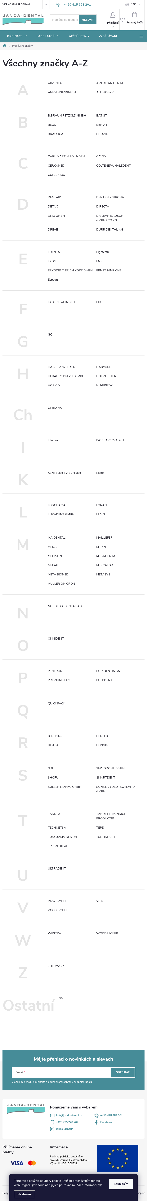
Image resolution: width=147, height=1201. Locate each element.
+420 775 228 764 (67, 1122)
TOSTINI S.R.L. (106, 837)
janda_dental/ (64, 1129)
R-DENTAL (55, 736)
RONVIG (102, 745)
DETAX (53, 206)
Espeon (53, 280)
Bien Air (101, 125)
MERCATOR (104, 565)
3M (61, 998)
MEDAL (53, 547)
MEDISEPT (55, 556)
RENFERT (103, 736)
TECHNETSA (57, 828)
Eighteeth (102, 252)
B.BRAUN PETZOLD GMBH (67, 115)
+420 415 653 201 (111, 1115)
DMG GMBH (56, 216)
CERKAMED (56, 166)
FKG (99, 302)
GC (50, 334)
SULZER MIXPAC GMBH (64, 787)
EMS (99, 261)
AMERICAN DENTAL (110, 83)
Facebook (106, 1122)
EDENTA (54, 252)
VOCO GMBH (57, 910)
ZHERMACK (56, 966)
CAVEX (101, 156)
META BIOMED (58, 574)
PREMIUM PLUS (59, 680)
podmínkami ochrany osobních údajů (70, 1082)
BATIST (101, 115)
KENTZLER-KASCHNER (64, 473)
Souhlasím (121, 1184)
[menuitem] (17, 36)
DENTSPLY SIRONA (110, 197)
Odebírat (123, 1072)
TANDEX (54, 814)
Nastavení (24, 1194)
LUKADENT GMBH (61, 514)
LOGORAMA (56, 505)
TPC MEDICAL (58, 846)
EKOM (52, 261)
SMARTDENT (105, 777)
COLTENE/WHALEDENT (113, 166)
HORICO (54, 385)
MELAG (53, 565)
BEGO (52, 125)
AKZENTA (55, 83)
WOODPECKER (107, 933)
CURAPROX (56, 175)
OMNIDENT (56, 638)
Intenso (53, 440)
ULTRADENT (57, 868)
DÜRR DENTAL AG (109, 229)
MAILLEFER (104, 538)
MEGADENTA (105, 556)
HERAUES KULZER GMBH (66, 376)
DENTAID (54, 197)
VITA (99, 901)
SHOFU (53, 777)
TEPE (100, 828)
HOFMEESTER (106, 376)
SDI (50, 768)
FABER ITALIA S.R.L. (62, 302)
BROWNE (103, 134)
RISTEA (53, 745)
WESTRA (54, 933)
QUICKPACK (56, 703)
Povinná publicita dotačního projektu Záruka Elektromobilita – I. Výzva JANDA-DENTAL (70, 1160)
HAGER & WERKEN (61, 367)
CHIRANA (55, 408)
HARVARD (104, 367)
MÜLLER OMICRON (61, 584)
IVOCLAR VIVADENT (111, 440)
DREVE (53, 229)
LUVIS (100, 514)
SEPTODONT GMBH (110, 768)
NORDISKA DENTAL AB (65, 606)
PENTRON (55, 671)
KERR (100, 473)
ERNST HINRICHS (109, 270)
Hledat (88, 20)
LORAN (101, 505)
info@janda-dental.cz (69, 1115)
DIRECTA (102, 206)
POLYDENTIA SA (108, 671)
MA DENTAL (56, 538)
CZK (133, 4)
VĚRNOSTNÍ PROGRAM (16, 4)
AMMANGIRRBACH (62, 92)
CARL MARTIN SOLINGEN (66, 156)
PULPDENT (104, 680)
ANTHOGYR (105, 92)
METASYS (103, 574)
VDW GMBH (57, 901)
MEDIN (101, 547)
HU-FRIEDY (104, 385)
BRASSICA (55, 134)
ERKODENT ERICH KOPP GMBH (70, 270)
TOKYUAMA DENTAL (63, 837)
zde (99, 1185)
